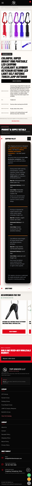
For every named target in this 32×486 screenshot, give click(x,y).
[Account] (25, 3)
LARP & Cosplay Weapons (8, 408)
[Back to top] (29, 483)
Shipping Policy (5, 438)
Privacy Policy (5, 445)
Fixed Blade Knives (6, 405)
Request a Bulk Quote (9, 358)
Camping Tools (15, 7)
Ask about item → (16, 121)
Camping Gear (8, 7)
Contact (3, 430)
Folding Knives (5, 401)
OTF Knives (4, 394)
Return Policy (5, 441)
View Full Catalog (6, 416)
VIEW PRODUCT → (14, 331)
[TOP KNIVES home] (13, 2)
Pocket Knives (5, 397)
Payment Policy (5, 434)
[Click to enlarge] (4, 37)
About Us (4, 427)
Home (2, 7)
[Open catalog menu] (2, 3)
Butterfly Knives (6, 412)
